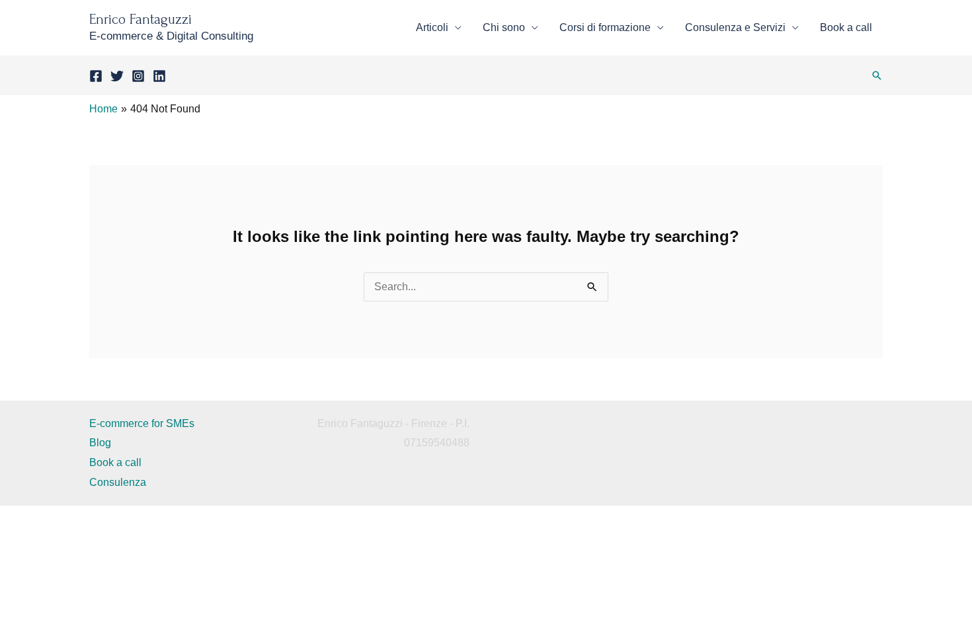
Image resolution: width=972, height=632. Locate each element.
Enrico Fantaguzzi (140, 19)
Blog (100, 442)
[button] (877, 75)
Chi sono (504, 27)
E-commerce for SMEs (141, 423)
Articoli (432, 27)
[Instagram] (138, 76)
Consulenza (117, 482)
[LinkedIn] (159, 76)
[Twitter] (117, 76)
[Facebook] (95, 76)
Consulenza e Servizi (735, 27)
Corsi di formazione (605, 27)
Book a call (846, 27)
